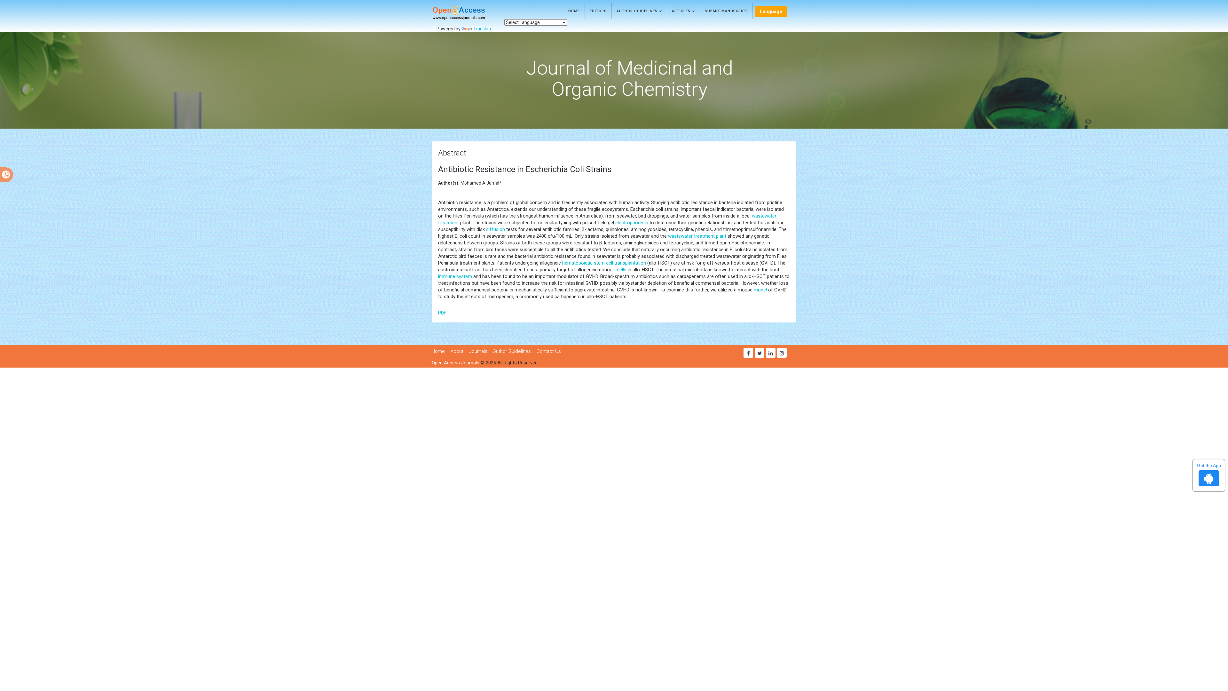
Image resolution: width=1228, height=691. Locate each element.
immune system (455, 276)
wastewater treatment (691, 236)
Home (574, 11)
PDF (442, 312)
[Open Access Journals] (468, 13)
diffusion (495, 229)
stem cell (603, 263)
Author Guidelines (638, 11)
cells (621, 270)
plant (721, 236)
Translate (482, 28)
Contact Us (549, 351)
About (457, 351)
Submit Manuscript (726, 11)
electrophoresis (631, 223)
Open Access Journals (455, 363)
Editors (598, 11)
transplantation (630, 263)
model (760, 290)
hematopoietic (577, 263)
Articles (682, 11)
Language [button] (771, 11)
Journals (478, 351)
